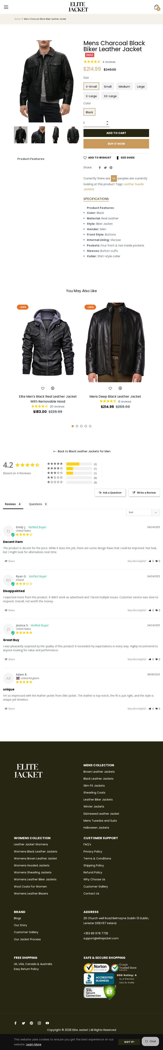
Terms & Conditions (97, 858)
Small (108, 87)
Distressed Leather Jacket (101, 814)
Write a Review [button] (146, 492)
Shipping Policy (93, 865)
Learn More (33, 1044)
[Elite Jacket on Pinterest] (31, 1023)
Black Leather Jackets (98, 779)
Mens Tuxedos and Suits (100, 821)
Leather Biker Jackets (98, 800)
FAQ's (87, 844)
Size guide (127, 157)
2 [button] (77, 426)
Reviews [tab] (10, 504)
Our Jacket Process (27, 939)
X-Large (91, 96)
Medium (124, 87)
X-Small (91, 87)
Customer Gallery (95, 887)
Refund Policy (92, 872)
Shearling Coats (94, 793)
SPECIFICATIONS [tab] (96, 199)
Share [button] (11, 561)
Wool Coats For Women (30, 887)
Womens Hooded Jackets (31, 865)
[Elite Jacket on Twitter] (23, 1023)
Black (89, 112)
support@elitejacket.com (101, 938)
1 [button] (73, 426)
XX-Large (110, 96)
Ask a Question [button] (112, 492)
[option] (48, 365)
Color (87, 103)
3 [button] (81, 426)
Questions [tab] (35, 504)
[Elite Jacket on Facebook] (15, 1023)
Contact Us (91, 894)
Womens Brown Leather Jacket (35, 858)
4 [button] (86, 426)
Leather (129, 184)
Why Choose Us (94, 879)
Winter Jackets (93, 807)
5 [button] (90, 426)
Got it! (129, 1042)
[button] (151, 561)
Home (17, 19)
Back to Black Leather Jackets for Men (84, 451)
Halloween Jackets (96, 828)
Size (86, 78)
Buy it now (116, 144)
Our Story (20, 925)
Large (141, 87)
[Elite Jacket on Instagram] (39, 1023)
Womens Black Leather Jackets (35, 851)
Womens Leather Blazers (31, 894)
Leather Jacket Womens (31, 844)
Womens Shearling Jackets (32, 872)
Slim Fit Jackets (94, 786)
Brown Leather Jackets (99, 772)
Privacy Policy (92, 851)
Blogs (17, 918)
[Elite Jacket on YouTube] (47, 1023)
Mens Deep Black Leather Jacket (115, 396)
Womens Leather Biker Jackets (35, 879)
